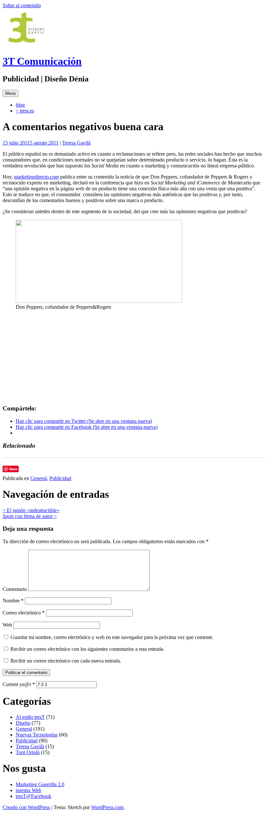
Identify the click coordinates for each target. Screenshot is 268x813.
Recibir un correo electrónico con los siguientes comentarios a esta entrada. (87, 649)
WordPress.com (107, 807)
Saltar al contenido (22, 5)
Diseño (23, 723)
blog (20, 105)
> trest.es (25, 110)
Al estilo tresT (30, 717)
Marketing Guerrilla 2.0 (40, 784)
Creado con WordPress (26, 807)
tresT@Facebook (33, 796)
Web (7, 625)
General (38, 478)
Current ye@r (19, 684)
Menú (10, 93)
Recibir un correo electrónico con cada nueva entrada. (65, 661)
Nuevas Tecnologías (37, 734)
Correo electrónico (24, 612)
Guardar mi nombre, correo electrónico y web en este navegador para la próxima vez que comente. (111, 637)
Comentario (15, 589)
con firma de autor (30, 516)
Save (13, 468)
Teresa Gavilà (76, 143)
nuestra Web (28, 790)
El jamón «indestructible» (31, 510)
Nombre (13, 600)
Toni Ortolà (28, 752)
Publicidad (60, 478)
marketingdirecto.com (36, 177)
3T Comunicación (42, 61)
